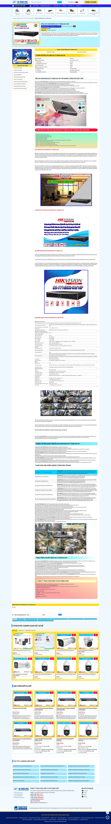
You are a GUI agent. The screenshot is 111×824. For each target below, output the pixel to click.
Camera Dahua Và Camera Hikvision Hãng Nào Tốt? (22, 766)
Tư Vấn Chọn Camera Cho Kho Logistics (21, 72)
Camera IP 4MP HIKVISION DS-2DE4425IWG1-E (43, 674)
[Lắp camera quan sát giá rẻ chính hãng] (30, 5)
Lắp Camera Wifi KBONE (73, 819)
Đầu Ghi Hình (19, 18)
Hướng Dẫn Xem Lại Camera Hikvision (47, 773)
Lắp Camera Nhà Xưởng (27, 819)
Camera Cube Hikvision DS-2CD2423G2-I (41, 650)
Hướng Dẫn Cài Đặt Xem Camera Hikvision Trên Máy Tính (78, 766)
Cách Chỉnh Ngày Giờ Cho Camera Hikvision (21, 773)
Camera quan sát (45, 5)
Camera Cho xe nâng (18, 70)
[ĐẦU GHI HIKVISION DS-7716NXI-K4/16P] (26, 33)
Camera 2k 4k (21, 630)
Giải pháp (56, 5)
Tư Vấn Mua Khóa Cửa (83, 819)
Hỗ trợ (64, 5)
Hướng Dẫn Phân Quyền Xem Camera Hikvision (49, 769)
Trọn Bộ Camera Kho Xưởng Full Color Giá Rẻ (45, 620)
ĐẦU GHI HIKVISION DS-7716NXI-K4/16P (43, 18)
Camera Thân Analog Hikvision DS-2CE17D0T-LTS (22, 650)
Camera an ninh (53, 817)
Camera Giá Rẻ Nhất (17, 74)
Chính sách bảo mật (18, 795)
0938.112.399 (91, 2)
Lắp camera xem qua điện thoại (73, 817)
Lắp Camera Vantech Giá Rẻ (11, 817)
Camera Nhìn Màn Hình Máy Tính (20, 83)
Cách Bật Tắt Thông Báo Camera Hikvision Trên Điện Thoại (78, 769)
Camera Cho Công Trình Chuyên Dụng (20, 81)
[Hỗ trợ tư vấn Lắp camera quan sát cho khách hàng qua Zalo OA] (107, 812)
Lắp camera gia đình (62, 817)
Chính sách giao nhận (18, 794)
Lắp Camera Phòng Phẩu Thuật (19, 77)
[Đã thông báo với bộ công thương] (20, 808)
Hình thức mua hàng (18, 792)
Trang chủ (14, 18)
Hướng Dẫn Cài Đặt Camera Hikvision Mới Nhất (49, 777)
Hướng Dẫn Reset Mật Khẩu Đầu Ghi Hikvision (76, 777)
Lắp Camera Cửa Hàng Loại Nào (87, 817)
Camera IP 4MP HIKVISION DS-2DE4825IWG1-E (87, 674)
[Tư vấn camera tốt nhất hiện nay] (98, 12)
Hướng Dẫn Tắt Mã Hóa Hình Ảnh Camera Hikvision (77, 773)
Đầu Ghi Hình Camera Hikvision (18, 780)
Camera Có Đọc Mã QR (18, 67)
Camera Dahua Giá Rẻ (23, 817)
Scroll (107, 817)
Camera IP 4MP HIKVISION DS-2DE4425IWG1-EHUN (66, 674)
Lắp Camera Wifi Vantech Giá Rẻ (20, 86)
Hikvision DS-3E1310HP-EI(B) (19, 708)
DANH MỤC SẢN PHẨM (20, 5)
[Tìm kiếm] (59, 2)
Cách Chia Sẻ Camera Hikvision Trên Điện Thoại (21, 769)
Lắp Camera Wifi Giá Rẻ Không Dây (40, 819)
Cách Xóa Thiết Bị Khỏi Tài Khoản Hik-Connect (49, 780)
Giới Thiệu (35, 5)
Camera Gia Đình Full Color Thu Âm (19, 620)
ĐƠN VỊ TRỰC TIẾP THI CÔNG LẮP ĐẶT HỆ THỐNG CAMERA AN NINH (55, 814)
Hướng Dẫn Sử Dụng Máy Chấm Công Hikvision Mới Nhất (78, 780)
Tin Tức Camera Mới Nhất (24, 761)
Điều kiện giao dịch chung (19, 797)
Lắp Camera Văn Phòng (99, 817)
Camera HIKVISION (45, 817)
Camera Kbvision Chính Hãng (34, 817)
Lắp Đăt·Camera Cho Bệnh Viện (31, 620)
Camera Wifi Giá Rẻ (52, 819)
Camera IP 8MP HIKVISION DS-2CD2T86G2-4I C (65, 650)
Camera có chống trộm (18, 79)
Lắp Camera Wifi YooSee (62, 819)
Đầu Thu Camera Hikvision (28, 18)
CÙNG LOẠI (14, 630)
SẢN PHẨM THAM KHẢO (31, 630)
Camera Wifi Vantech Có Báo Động (20, 88)
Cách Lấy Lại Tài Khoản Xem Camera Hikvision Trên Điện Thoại (52, 766)
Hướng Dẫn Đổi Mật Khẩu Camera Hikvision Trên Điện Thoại (24, 777)
